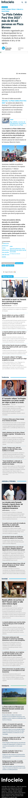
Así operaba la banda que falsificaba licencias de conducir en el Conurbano (13, 537)
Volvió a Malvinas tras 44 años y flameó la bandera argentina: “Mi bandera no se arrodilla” (13, 434)
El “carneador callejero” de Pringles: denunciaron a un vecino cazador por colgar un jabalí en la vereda (14, 358)
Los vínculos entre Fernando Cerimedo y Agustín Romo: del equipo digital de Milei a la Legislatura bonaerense (12, 505)
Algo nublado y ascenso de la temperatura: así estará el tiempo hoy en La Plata (18, 123)
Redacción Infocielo (8, 49)
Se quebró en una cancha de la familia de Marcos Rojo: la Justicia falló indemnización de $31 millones (13, 524)
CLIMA (11, 119)
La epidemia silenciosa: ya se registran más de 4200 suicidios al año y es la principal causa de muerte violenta (13, 653)
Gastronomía (19, 263)
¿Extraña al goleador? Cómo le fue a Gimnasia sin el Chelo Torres (12, 751)
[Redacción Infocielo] (3, 48)
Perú (3, 265)
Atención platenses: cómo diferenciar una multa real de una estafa (18, 250)
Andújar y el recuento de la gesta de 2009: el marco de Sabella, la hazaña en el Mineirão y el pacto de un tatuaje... (13, 725)
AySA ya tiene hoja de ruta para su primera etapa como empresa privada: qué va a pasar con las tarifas (14, 346)
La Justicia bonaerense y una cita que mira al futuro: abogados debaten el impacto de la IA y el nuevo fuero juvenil (13, 548)
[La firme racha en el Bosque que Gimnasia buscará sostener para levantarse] (14, 696)
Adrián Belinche (6, 404)
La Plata (4, 7)
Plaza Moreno (10, 265)
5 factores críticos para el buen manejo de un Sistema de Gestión (13, 419)
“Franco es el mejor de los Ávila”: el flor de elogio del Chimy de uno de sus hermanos (13, 739)
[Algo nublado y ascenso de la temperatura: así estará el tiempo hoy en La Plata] (5, 121)
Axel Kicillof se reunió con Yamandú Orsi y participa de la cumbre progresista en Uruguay (14, 301)
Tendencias (5, 377)
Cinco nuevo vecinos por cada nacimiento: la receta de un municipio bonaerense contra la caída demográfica (13, 638)
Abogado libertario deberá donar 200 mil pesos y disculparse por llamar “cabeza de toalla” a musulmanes (13, 565)
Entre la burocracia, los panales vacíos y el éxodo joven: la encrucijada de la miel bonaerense (13, 670)
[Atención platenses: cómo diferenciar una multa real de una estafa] (5, 250)
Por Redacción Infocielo (15, 253)
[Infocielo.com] (8, 2)
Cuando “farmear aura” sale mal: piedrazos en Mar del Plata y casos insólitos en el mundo (12, 449)
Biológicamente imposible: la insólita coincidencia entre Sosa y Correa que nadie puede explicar (12, 762)
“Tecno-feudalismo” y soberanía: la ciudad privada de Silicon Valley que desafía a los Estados (12, 462)
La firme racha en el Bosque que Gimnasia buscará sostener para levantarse (13, 709)
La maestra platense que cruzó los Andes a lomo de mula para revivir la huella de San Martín (14, 333)
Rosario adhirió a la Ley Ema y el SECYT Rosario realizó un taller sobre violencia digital (13, 316)
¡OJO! (11, 246)
